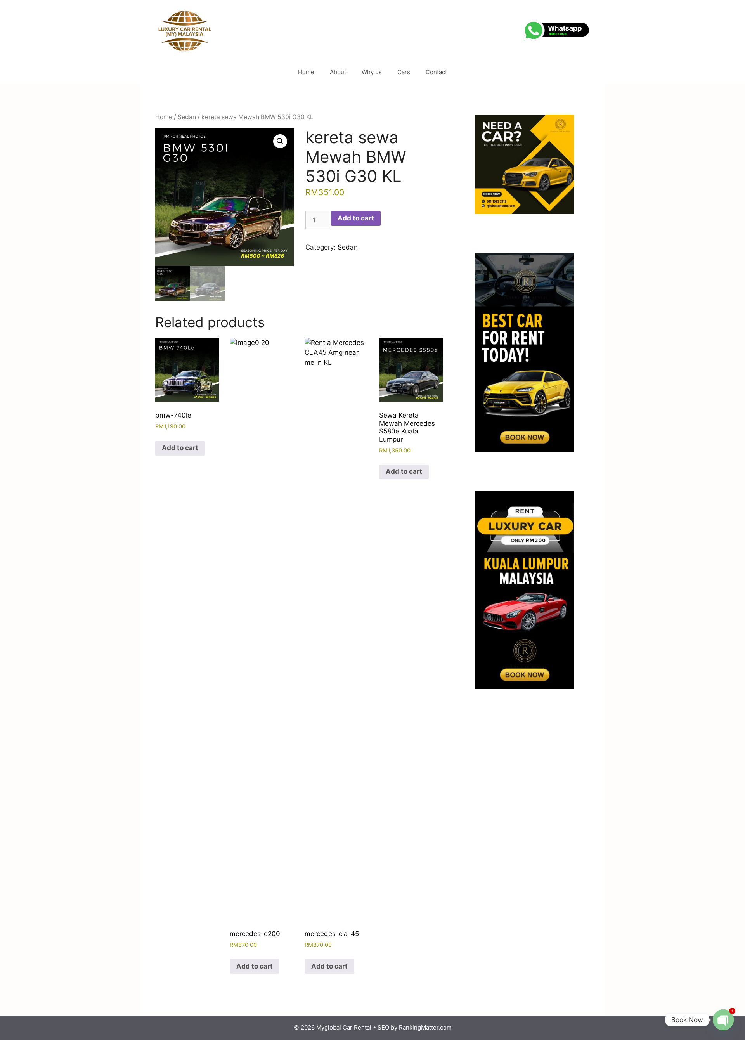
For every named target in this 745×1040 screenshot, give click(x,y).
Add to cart (356, 218)
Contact (436, 72)
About (338, 72)
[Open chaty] (723, 1019)
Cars (403, 72)
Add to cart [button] (180, 448)
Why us (372, 72)
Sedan (187, 117)
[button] (280, 141)
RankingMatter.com (425, 1027)
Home (306, 72)
